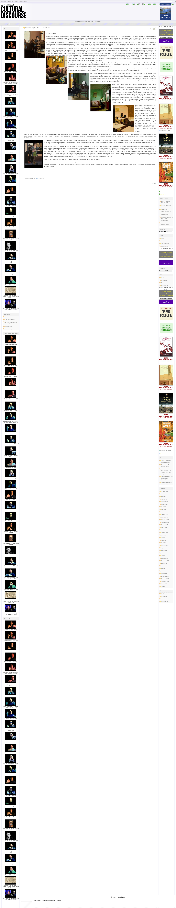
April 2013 (163, 542)
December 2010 (165, 576)
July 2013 (163, 535)
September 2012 (165, 547)
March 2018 (164, 499)
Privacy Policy (8, 326)
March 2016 (164, 512)
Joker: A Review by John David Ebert (165, 202)
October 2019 (164, 491)
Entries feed (164, 241)
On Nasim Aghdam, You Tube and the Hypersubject (167, 219)
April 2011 (163, 568)
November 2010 (165, 578)
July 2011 (163, 565)
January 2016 (164, 514)
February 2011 (164, 573)
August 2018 (164, 494)
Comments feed (165, 243)
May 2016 (163, 509)
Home (6, 24)
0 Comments (41, 178)
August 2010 (164, 583)
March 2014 (164, 527)
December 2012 (165, 545)
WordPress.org (164, 246)
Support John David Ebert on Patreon (166, 206)
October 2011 (164, 558)
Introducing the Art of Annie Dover (37, 28)
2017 (11, 1)
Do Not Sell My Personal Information (11, 323)
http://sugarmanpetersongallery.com (69, 162)
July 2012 (163, 553)
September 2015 (165, 519)
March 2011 (164, 571)
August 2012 (164, 550)
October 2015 (164, 517)
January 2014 (164, 530)
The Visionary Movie (10, 329)
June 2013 (163, 537)
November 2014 (165, 522)
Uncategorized (32, 178)
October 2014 (164, 524)
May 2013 (163, 540)
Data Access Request (10, 319)
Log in (162, 238)
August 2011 (164, 563)
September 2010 (165, 581)
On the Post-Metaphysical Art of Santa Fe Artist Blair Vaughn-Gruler (166, 212)
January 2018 (164, 501)
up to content (152, 183)
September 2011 (165, 560)
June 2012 (163, 555)
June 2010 (163, 586)
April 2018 (163, 496)
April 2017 (163, 506)
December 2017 (165, 504)
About (6, 317)
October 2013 (164, 532)
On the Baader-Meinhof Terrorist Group (167, 223)
